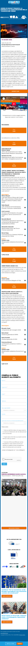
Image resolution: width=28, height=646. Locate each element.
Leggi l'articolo (7, 596)
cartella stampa (10, 643)
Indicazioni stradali (14, 528)
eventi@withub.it (4, 633)
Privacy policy (5, 426)
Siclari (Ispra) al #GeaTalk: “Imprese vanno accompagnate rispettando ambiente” (14, 617)
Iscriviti (20, 643)
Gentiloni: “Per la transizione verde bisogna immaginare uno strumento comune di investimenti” (14, 591)
